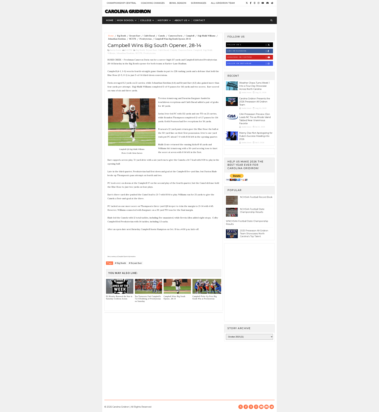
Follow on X (234, 45)
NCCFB (132, 39)
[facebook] (250, 3)
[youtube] (263, 3)
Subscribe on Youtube (239, 57)
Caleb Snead (149, 36)
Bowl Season (177, 3)
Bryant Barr (134, 36)
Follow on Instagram (239, 63)
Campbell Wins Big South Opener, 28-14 (174, 297)
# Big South (120, 263)
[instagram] (258, 3)
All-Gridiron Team (223, 3)
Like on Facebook (236, 51)
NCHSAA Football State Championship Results (252, 210)
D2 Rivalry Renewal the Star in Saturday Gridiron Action (119, 297)
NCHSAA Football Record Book (256, 197)
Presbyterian (145, 39)
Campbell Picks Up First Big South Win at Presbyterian (204, 297)
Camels (161, 36)
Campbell (190, 36)
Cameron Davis (175, 36)
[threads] (254, 3)
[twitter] (247, 3)
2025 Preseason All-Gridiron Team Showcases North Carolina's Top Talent (254, 233)
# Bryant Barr (135, 263)
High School (125, 20)
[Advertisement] (189, 368)
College (145, 20)
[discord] (267, 3)
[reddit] (272, 3)
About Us (181, 20)
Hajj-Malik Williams (206, 36)
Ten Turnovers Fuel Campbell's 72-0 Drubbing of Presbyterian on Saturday (148, 298)
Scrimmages (198, 3)
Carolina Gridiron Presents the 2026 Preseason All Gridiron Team (254, 101)
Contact (199, 20)
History (163, 20)
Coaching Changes (153, 3)
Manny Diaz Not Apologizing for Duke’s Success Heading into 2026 (255, 136)
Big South (121, 36)
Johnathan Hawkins (117, 39)
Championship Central (121, 3)
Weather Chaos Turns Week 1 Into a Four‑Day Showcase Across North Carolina (254, 86)
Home (109, 20)
